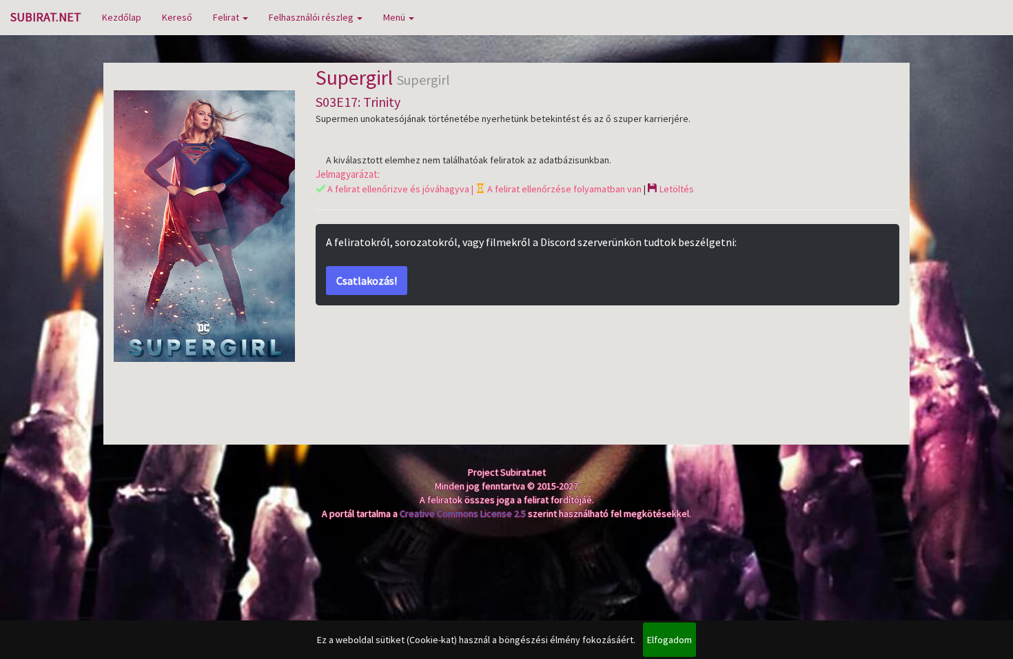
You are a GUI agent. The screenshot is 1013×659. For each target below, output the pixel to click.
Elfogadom (669, 639)
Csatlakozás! (366, 280)
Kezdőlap (121, 17)
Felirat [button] (227, 17)
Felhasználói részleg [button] (312, 17)
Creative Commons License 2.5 (463, 513)
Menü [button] (395, 17)
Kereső (177, 17)
